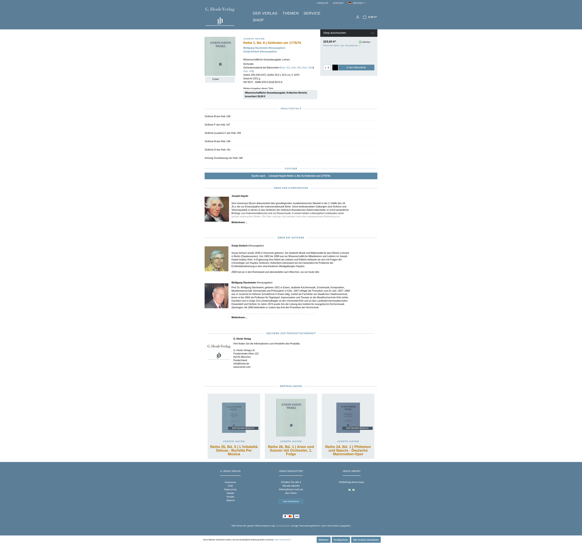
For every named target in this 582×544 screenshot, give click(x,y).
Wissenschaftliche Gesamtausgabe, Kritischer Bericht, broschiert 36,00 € (276, 94)
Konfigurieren (341, 540)
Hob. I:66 (296, 67)
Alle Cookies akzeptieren (366, 540)
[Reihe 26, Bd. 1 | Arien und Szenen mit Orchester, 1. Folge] (291, 417)
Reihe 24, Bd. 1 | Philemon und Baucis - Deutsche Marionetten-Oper (348, 450)
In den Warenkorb (356, 67)
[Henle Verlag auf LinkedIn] (293, 531)
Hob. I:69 (248, 71)
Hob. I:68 (307, 67)
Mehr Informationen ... (284, 540)
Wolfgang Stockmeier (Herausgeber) (264, 48)
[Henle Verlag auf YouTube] (371, 3)
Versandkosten (283, 525)
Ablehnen (324, 540)
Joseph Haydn (234, 441)
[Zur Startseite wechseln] (225, 16)
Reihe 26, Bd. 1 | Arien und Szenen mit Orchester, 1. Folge (291, 450)
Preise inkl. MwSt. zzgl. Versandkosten (340, 45)
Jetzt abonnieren (291, 501)
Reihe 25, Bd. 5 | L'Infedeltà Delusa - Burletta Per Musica (234, 450)
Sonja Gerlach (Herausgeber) (260, 51)
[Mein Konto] (357, 17)
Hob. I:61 (285, 67)
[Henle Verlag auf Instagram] (375, 3)
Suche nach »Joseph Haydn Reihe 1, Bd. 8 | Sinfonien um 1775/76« (291, 176)
